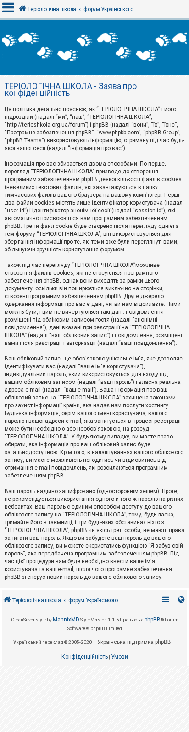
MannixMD (66, 619)
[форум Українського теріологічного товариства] (94, 47)
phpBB (153, 619)
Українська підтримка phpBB (134, 642)
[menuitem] (84, 657)
